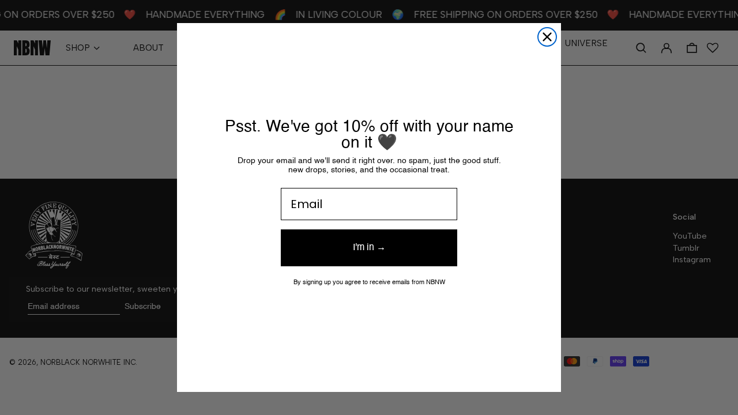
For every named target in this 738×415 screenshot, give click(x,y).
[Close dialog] (547, 37)
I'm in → (369, 247)
